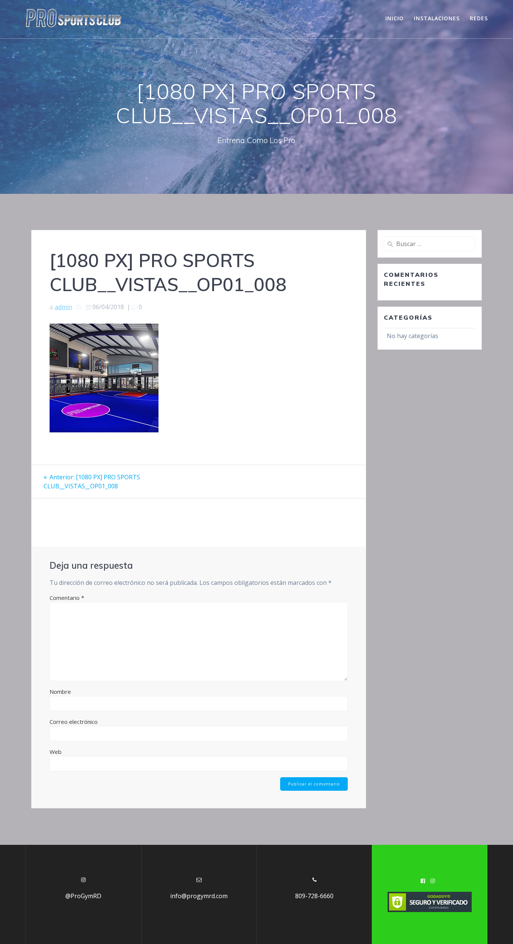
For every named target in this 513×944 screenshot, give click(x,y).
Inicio (394, 18)
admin (63, 307)
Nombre (60, 691)
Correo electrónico (74, 721)
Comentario (67, 597)
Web (56, 751)
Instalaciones (437, 18)
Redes (479, 18)
